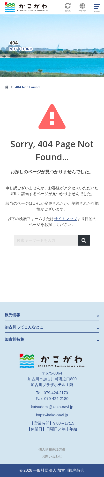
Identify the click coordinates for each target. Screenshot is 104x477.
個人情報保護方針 (52, 449)
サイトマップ (65, 219)
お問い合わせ (52, 456)
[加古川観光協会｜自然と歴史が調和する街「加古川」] (52, 360)
